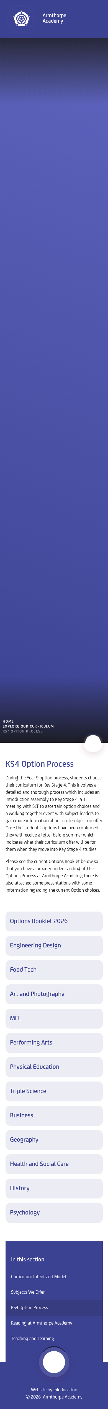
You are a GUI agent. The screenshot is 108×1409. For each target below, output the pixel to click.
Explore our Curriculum (28, 727)
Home (8, 722)
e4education (65, 1390)
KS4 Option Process (23, 731)
